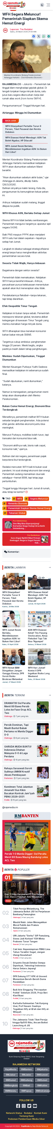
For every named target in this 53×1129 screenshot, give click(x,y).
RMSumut (11, 1080)
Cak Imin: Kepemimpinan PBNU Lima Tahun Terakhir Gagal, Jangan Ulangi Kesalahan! (31, 952)
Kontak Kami (40, 1113)
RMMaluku (10, 1091)
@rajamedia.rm (10, 807)
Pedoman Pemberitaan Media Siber (26, 1119)
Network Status (14, 1113)
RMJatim (26, 1074)
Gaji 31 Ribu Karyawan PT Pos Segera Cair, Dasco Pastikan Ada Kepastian (24, 895)
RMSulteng (26, 1080)
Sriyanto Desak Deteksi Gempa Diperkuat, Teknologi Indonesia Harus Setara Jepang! (29, 965)
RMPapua (26, 1091)
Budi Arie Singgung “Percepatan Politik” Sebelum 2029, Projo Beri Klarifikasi (30, 992)
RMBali (26, 1085)
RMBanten (26, 1069)
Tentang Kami (26, 1116)
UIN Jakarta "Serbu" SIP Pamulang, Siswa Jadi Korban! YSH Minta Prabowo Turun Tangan (31, 938)
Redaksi (28, 1113)
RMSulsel (42, 1080)
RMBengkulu (11, 1085)
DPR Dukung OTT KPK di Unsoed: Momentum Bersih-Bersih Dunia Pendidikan (30, 979)
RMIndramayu (43, 1091)
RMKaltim (42, 1085)
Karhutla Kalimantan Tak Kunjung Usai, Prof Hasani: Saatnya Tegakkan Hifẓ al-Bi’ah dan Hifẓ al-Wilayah (31, 1007)
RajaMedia (10, 1069)
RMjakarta (42, 1069)
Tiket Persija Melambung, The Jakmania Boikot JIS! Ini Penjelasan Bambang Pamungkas (31, 911)
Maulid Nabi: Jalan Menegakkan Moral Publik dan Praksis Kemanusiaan (30, 925)
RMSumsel (42, 1074)
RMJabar (10, 1074)
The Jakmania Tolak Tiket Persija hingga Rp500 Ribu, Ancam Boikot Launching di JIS (30, 1022)
